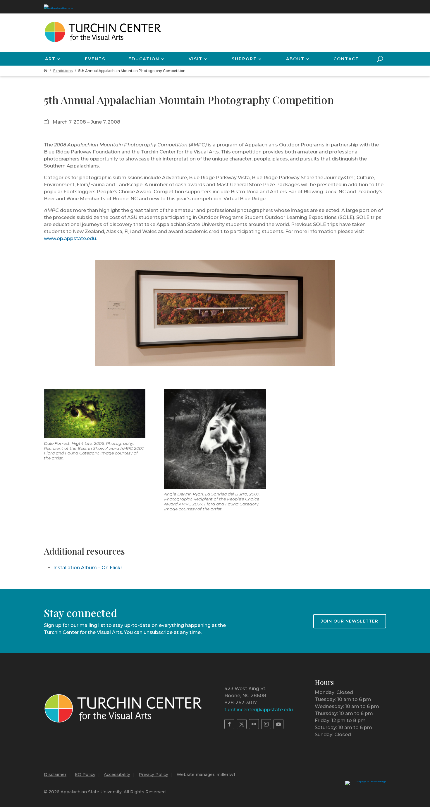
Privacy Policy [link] (153, 774)
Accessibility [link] (117, 774)
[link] (58, 6)
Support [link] (244, 58)
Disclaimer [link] (55, 774)
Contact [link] (346, 58)
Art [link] (50, 58)
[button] (424, 764)
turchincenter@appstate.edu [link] (258, 709)
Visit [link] (195, 58)
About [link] (295, 58)
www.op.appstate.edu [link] (70, 238)
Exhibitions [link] (63, 71)
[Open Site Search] (380, 59)
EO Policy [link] (85, 774)
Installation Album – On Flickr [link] (87, 567)
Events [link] (95, 58)
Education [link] (143, 58)
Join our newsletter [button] (349, 621)
